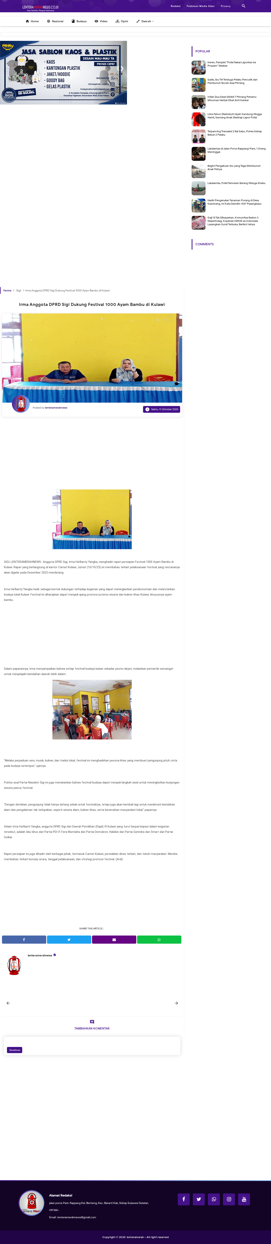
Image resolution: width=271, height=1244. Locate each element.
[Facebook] (184, 1199)
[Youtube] (244, 1199)
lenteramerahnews (40, 955)
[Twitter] (199, 1199)
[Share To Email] (114, 940)
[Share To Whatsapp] (159, 940)
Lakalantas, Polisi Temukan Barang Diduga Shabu (236, 183)
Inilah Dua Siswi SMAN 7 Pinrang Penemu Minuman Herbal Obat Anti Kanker (232, 98)
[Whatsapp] (214, 1199)
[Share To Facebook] (24, 940)
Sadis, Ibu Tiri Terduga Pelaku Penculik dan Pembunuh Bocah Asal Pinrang (233, 81)
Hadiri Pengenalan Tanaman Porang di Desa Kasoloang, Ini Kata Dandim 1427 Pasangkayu (234, 202)
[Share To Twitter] (69, 940)
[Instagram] (229, 1199)
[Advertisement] (92, 168)
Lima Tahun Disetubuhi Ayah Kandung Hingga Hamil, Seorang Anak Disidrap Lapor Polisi (235, 115)
